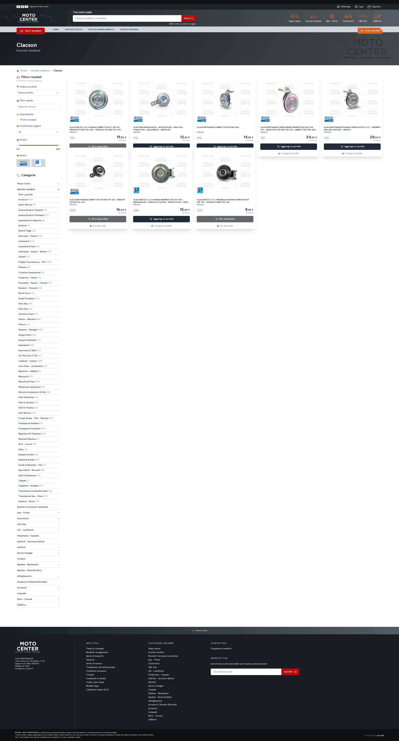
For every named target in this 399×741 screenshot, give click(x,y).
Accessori (21, 587)
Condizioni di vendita (96, 678)
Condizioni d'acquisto (96, 671)
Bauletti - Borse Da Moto (160, 697)
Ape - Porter (23, 512)
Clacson (73, 132)
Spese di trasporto (94, 656)
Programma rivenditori (221, 648)
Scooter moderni (26, 189)
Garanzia (90, 660)
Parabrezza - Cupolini (158, 675)
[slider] (18, 145)
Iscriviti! (288, 671)
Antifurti (21, 547)
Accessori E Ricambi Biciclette (162, 704)
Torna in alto (200, 630)
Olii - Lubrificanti (25, 530)
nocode (380, 735)
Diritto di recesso (94, 663)
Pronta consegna (28, 119)
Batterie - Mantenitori (27, 564)
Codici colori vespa (95, 682)
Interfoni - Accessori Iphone (161, 678)
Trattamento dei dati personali (100, 667)
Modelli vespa (92, 686)
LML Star (21, 524)
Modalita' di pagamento (97, 652)
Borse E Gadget (25, 553)
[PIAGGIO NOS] (38, 163)
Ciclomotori (23, 518)
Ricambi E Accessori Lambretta (163, 656)
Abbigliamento (24, 576)
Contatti (90, 675)
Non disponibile (100, 146)
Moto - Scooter (24, 599)
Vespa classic (23, 183)
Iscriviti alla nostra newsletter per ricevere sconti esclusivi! (239, 663)
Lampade (152, 712)
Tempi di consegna (95, 648)
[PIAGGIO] (23, 163)
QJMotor (21, 605)
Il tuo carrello (373, 30)
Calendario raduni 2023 (97, 690)
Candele (152, 690)
